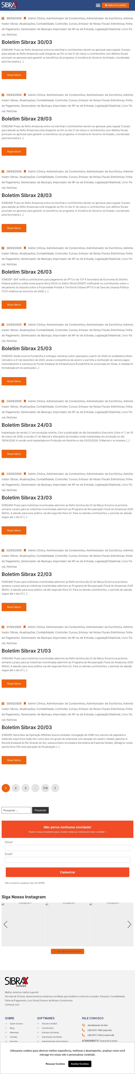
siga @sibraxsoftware (69, 951)
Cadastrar (67, 872)
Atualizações (27, 23)
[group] (23, 924)
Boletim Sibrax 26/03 (27, 272)
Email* (9, 854)
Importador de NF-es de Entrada (73, 29)
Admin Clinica (36, 18)
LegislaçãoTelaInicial (107, 29)
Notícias (12, 34)
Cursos (73, 23)
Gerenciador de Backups (36, 29)
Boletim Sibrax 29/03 (27, 119)
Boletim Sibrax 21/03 (26, 651)
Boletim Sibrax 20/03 (27, 727)
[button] (98, 5)
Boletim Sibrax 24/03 (27, 425)
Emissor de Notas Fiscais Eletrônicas (101, 23)
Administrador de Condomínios (65, 18)
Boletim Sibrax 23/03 (27, 498)
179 (45, 788)
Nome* (9, 842)
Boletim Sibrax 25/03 (27, 348)
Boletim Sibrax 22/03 (27, 574)
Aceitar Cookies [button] (80, 1063)
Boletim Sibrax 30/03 (27, 42)
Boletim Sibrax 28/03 (27, 195)
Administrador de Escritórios (104, 18)
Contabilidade (45, 23)
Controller (61, 23)
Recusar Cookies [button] (55, 1063)
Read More (14, 75)
